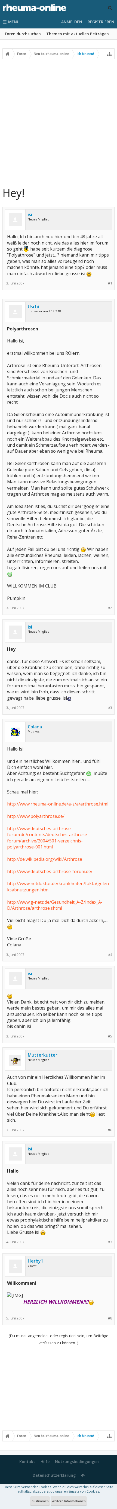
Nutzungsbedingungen (77, 1461)
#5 (110, 1036)
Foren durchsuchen (23, 33)
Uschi (33, 306)
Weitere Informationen (69, 1501)
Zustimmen (40, 1501)
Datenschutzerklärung (54, 1475)
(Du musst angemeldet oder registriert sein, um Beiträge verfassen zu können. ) (58, 1339)
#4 (110, 954)
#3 (110, 707)
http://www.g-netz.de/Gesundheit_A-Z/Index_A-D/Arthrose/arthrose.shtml (55, 905)
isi (30, 214)
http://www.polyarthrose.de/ (35, 816)
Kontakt (27, 1461)
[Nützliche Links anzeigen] (109, 54)
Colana (35, 726)
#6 (110, 1130)
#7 (110, 1242)
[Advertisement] (58, 122)
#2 (110, 608)
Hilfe (45, 1461)
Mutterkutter (42, 1055)
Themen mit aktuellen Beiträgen (77, 33)
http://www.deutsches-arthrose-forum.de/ (50, 871)
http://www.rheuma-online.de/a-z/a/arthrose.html (57, 804)
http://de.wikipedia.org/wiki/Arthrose (44, 859)
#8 (110, 1318)
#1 (110, 283)
